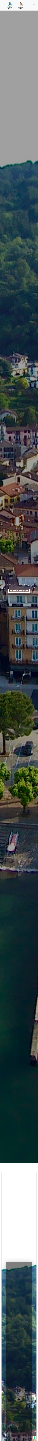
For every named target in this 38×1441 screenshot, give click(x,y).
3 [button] (21, 1165)
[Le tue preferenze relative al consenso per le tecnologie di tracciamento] (34, 1437)
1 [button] (17, 1165)
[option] (19, 587)
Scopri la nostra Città (20, 591)
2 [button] (19, 1165)
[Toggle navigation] (33, 5)
